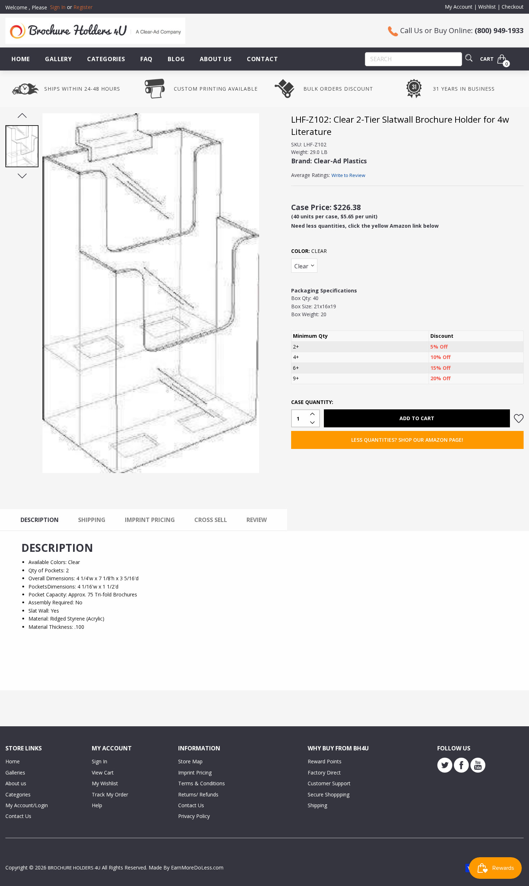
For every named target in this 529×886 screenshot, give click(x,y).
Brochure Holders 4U (74, 867)
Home (21, 59)
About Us (215, 59)
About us (15, 783)
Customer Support (329, 783)
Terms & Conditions (201, 783)
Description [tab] (40, 520)
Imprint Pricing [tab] (150, 520)
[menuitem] (20, 59)
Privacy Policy (194, 816)
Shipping (317, 805)
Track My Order (110, 794)
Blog (176, 59)
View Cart (103, 772)
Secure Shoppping (328, 794)
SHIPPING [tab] (91, 520)
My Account (459, 6)
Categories (106, 59)
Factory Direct (324, 772)
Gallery (58, 59)
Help (97, 805)
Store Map (190, 761)
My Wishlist (105, 783)
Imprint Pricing (195, 772)
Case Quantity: (312, 402)
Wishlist (487, 6)
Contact (262, 59)
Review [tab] (257, 520)
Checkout (513, 6)
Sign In (99, 761)
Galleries (15, 772)
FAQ (146, 59)
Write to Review (348, 175)
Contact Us (18, 816)
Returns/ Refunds (198, 794)
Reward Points (325, 761)
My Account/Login (26, 805)
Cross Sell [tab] (210, 520)
